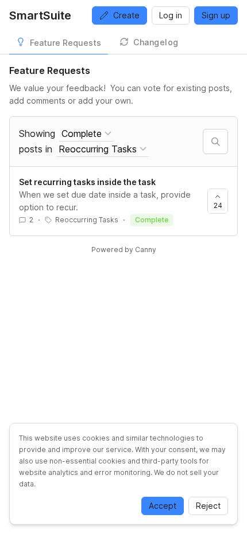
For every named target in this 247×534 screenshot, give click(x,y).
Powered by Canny (123, 249)
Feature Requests (65, 43)
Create (126, 15)
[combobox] (86, 134)
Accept (162, 506)
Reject (208, 506)
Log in (170, 15)
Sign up (216, 15)
